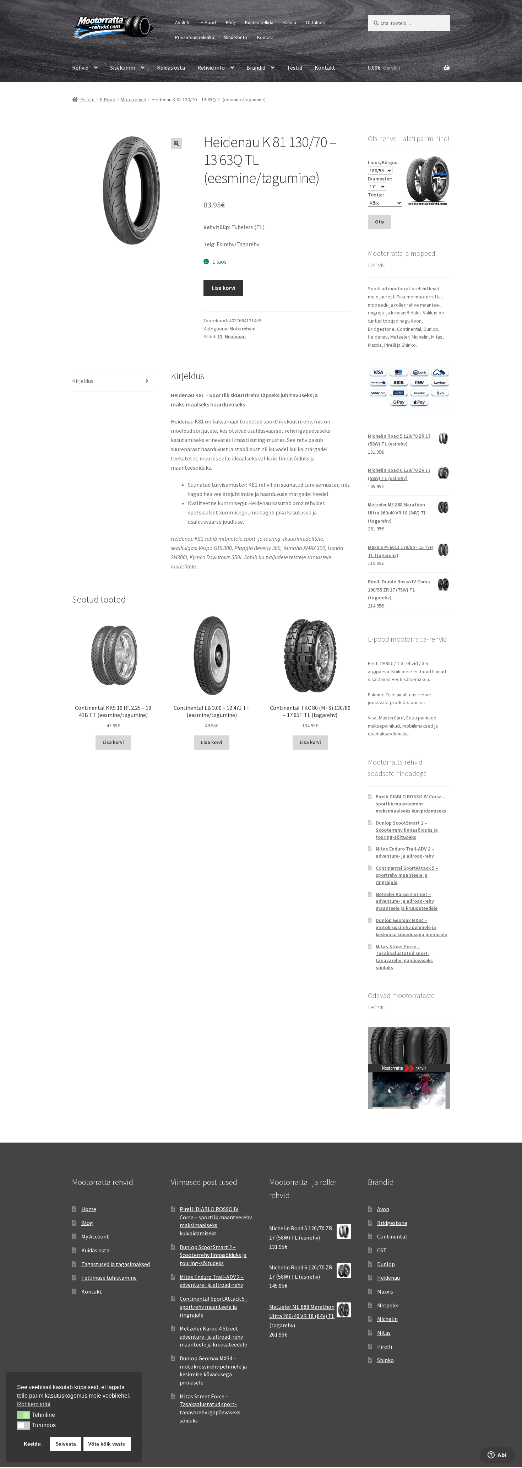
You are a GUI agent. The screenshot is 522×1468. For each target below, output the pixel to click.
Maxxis (385, 1291)
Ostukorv (316, 22)
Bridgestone (392, 1222)
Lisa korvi (223, 287)
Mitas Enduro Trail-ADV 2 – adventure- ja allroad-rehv (405, 852)
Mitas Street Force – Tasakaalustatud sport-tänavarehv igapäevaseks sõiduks (404, 957)
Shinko (385, 1360)
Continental (392, 1236)
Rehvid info (211, 67)
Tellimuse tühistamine (109, 1277)
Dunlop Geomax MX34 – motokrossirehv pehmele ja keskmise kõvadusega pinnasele (411, 927)
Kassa (289, 22)
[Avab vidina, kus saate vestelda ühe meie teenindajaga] (497, 1455)
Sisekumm (122, 67)
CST (382, 1250)
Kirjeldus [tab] (82, 380)
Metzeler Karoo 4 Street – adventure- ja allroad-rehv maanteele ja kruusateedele (406, 901)
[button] (176, 143)
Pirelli (384, 1346)
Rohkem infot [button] (33, 1404)
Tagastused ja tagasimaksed (115, 1264)
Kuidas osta (171, 67)
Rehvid (80, 67)
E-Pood (208, 22)
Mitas (384, 1332)
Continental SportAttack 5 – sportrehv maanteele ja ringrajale (407, 875)
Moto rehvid (133, 99)
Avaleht (183, 22)
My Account (95, 1236)
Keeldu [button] (32, 1444)
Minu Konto (235, 37)
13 (219, 336)
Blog (230, 22)
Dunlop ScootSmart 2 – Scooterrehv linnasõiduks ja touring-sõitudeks (407, 830)
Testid (294, 67)
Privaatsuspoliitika (194, 37)
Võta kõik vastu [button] (107, 1444)
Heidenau (235, 336)
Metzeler (388, 1305)
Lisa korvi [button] (113, 742)
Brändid (255, 67)
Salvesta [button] (65, 1444)
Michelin (387, 1318)
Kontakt (265, 37)
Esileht (88, 99)
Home (88, 1209)
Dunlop (386, 1264)
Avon (383, 1209)
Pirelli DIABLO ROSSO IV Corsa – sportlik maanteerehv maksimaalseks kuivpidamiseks (411, 803)
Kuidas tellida (259, 22)
